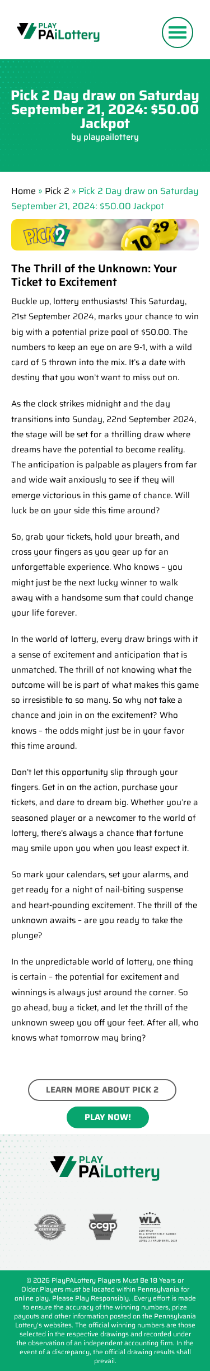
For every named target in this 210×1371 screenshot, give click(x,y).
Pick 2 (57, 191)
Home (23, 191)
